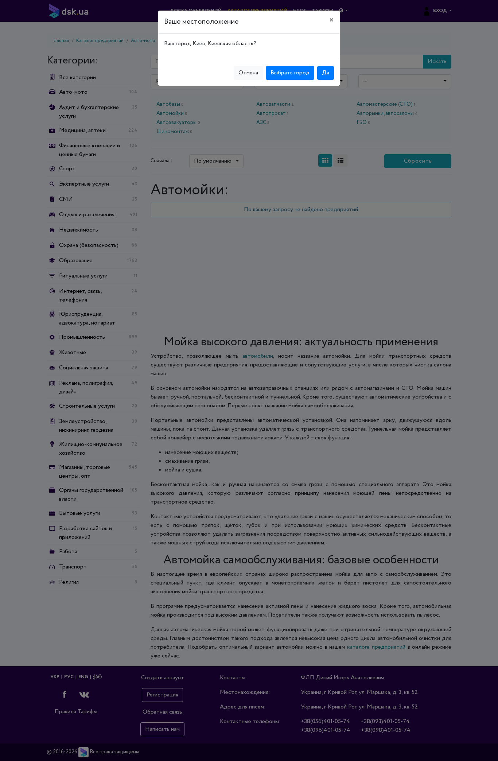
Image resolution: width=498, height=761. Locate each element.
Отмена (248, 73)
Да (325, 73)
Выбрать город (290, 73)
